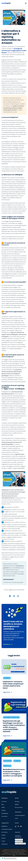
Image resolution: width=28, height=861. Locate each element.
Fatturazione (4, 844)
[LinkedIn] (15, 826)
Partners (3, 838)
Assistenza (18, 812)
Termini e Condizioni (20, 843)
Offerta (3, 807)
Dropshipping (5, 813)
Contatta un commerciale (18, 836)
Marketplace (4, 826)
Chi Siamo (4, 801)
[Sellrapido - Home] (6, 3)
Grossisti (4, 810)
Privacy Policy (19, 839)
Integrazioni (5, 823)
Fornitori (3, 835)
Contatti (17, 832)
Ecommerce (4, 816)
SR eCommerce (18, 807)
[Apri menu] (25, 3)
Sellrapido (4, 798)
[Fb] (18, 826)
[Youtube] (21, 826)
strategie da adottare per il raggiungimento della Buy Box (14, 51)
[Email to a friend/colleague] (18, 596)
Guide (16, 818)
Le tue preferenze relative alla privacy (10, 858)
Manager (17, 801)
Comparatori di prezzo (7, 829)
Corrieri (3, 841)
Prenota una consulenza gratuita (13, 582)
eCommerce (5, 832)
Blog (3, 804)
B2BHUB (17, 804)
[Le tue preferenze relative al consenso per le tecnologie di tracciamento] (2, 858)
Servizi (17, 798)
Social (17, 823)
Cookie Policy (19, 841)
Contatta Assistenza (20, 815)
